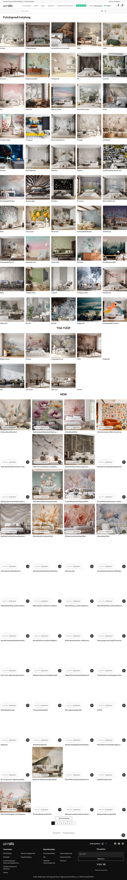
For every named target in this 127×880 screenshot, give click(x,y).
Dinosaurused (69, 571)
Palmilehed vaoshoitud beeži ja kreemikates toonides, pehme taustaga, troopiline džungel (77, 779)
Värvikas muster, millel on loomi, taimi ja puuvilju (109, 432)
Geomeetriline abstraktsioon (11, 571)
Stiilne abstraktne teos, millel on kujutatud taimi (77, 640)
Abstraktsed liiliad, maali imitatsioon (13, 606)
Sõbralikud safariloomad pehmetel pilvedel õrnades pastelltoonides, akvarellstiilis (45, 501)
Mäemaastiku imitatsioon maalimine (45, 606)
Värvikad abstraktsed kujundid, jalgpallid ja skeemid (45, 571)
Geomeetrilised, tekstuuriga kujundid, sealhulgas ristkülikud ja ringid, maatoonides (77, 467)
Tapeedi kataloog (26, 857)
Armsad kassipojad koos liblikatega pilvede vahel (109, 571)
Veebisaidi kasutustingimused (49, 862)
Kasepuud (4, 745)
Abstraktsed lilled (71, 432)
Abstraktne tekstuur (40, 745)
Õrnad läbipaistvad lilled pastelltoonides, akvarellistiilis (77, 501)
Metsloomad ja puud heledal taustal (45, 675)
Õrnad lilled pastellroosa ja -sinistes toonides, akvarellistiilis (109, 501)
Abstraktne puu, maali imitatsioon (76, 606)
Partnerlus (63, 860)
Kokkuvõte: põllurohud (9, 432)
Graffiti (99, 710)
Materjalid (6, 857)
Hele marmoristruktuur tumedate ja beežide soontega (45, 467)
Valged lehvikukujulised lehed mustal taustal (77, 675)
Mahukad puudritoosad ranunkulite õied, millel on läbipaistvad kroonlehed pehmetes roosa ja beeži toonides (77, 814)
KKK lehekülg (7, 853)
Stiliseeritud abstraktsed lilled (75, 536)
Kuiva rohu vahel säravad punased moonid (13, 675)
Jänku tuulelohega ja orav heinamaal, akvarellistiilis (13, 814)
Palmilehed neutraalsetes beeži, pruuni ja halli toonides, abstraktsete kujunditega (109, 745)
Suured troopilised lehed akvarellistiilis (13, 640)
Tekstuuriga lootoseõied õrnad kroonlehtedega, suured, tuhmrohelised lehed (13, 501)
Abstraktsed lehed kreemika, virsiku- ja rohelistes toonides (13, 467)
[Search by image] (102, 11)
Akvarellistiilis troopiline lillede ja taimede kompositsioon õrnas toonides (45, 640)
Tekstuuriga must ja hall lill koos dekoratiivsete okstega (109, 640)
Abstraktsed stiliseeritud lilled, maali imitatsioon (45, 432)
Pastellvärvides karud (104, 779)
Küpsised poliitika (65, 857)
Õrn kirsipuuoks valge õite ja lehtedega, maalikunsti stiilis (13, 779)
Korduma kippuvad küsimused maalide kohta (11, 862)
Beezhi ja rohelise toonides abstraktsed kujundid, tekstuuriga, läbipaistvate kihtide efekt (45, 779)
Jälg (44, 857)
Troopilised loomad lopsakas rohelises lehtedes (109, 675)
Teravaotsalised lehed (40, 710)
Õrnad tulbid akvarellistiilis (42, 814)
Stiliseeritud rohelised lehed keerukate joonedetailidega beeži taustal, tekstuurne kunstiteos (109, 467)
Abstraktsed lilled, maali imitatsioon (109, 606)
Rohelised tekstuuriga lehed (106, 814)
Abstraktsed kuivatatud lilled (43, 536)
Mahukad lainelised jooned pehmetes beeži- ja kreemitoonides (13, 536)
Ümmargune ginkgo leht (73, 710)
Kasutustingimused (66, 853)
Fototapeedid (56, 833)
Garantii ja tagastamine (28, 853)
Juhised (5, 872)
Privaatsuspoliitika (49, 853)
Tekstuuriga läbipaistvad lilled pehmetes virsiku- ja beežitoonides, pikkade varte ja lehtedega (77, 745)
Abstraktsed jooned (7, 710)
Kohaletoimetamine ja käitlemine (10, 868)
